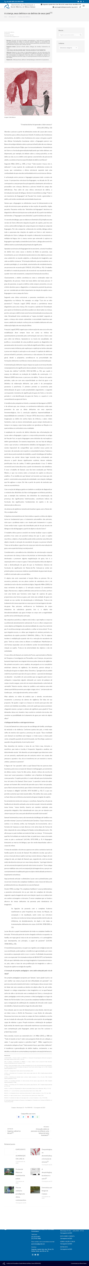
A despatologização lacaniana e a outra (48, 1174)
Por (28, 1107)
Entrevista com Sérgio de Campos (47, 1191)
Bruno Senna (83, 1263)
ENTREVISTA (64, 1247)
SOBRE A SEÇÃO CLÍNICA (67, 1241)
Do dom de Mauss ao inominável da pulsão (20, 1174)
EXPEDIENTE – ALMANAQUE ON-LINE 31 (21, 1154)
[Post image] (9, 1151)
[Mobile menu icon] (84, 6)
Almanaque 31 (20, 1107)
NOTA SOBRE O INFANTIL (67, 1236)
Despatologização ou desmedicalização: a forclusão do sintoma (48, 1155)
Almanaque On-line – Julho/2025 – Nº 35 (72, 1231)
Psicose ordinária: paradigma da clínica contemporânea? (21, 1194)
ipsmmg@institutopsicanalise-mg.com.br (66, 7)
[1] (4, 1100)
